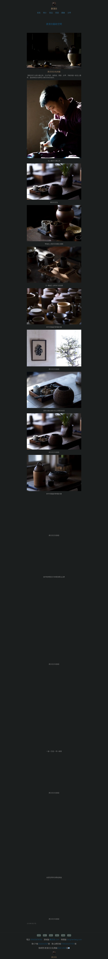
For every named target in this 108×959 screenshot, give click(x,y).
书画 (63, 935)
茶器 (57, 935)
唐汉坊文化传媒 (54, 72)
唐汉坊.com (54, 939)
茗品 (50, 935)
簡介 (44, 935)
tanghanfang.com (74, 939)
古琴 (69, 935)
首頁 (38, 935)
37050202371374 (68, 943)
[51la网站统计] (69, 948)
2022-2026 (61, 948)
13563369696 (36, 939)
